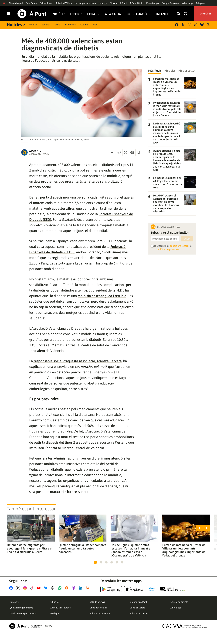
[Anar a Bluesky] (46, 588)
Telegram (200, 3)
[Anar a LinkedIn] (81, 588)
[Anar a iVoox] (67, 588)
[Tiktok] (195, 24)
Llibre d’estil (176, 607)
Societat (46, 24)
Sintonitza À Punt (138, 602)
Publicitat (54, 602)
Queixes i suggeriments (21, 607)
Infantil (162, 14)
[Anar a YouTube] (39, 588)
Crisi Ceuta (31, 3)
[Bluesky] (202, 24)
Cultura (84, 24)
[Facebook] (176, 24)
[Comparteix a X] (125, 152)
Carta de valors (137, 607)
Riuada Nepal (16, 3)
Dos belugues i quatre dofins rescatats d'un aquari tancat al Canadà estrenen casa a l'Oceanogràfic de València (131, 550)
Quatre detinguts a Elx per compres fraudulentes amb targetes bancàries (82, 548)
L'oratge (103, 3)
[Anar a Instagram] (25, 588)
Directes (205, 13)
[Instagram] (189, 24)
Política (33, 24)
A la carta (113, 14)
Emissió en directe (179, 602)
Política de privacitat (100, 613)
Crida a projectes (98, 607)
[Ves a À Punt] (31, 13)
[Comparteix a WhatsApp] (119, 152)
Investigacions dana (85, 3)
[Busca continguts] (178, 14)
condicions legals (179, 245)
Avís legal (54, 613)
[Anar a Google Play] (111, 589)
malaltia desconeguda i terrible (102, 296)
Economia (70, 24)
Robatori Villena (63, 3)
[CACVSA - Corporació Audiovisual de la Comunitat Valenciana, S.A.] (185, 626)
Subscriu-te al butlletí (60, 607)
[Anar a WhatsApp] (60, 588)
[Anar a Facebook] (11, 588)
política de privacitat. (168, 249)
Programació (136, 14)
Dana (57, 24)
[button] (95, 562)
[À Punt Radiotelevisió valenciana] (26, 626)
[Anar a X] (18, 588)
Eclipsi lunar (46, 3)
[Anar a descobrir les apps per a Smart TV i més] (172, 589)
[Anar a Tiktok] (32, 588)
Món (95, 24)
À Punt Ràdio (136, 3)
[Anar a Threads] (53, 588)
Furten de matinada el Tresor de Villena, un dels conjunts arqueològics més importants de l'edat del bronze (183, 550)
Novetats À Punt (118, 3)
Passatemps (152, 3)
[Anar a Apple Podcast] (74, 588)
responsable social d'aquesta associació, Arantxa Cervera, (77, 361)
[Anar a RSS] (88, 588)
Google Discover (170, 3)
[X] (183, 24)
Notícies (59, 14)
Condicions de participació (23, 613)
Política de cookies (139, 613)
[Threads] (208, 24)
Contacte (14, 602)
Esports (76, 14)
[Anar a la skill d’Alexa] (151, 589)
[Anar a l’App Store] (134, 589)
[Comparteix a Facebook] (132, 152)
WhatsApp (187, 3)
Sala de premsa (97, 602)
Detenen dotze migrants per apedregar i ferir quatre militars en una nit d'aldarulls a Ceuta (30, 548)
